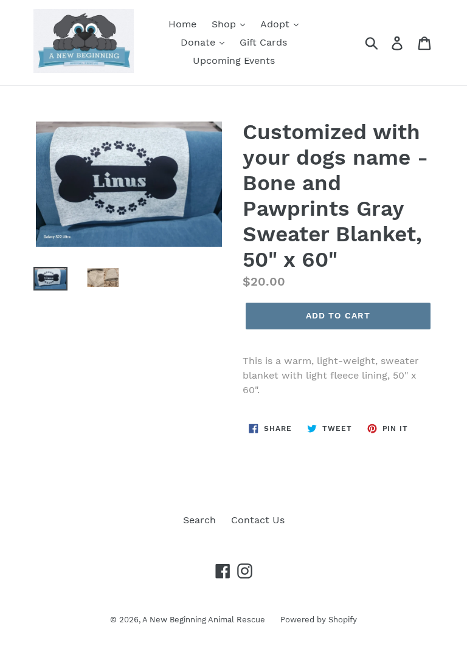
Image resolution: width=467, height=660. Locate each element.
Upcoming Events (234, 60)
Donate (199, 42)
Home (182, 24)
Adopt (276, 24)
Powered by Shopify (318, 619)
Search (199, 520)
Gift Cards (263, 42)
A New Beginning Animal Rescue (203, 619)
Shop (225, 24)
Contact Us (258, 520)
